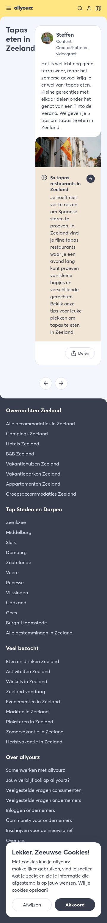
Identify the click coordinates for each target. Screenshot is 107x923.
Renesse (15, 582)
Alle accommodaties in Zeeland (40, 423)
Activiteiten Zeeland (28, 671)
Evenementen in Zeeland (33, 701)
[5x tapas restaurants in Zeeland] (90, 179)
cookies (30, 862)
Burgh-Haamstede (26, 623)
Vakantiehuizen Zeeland (32, 464)
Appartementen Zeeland (33, 484)
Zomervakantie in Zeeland (35, 732)
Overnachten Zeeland (33, 410)
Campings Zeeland (27, 434)
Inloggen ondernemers (30, 810)
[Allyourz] (23, 8)
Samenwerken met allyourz (35, 770)
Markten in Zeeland (27, 711)
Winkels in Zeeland (26, 681)
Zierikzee (16, 522)
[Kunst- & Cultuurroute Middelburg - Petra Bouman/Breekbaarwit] (61, 383)
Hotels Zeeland (22, 444)
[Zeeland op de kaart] (98, 8)
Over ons (15, 840)
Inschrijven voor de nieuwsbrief (39, 830)
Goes (11, 613)
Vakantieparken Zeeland (33, 474)
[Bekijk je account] (89, 8)
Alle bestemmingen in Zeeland (39, 633)
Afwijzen (32, 905)
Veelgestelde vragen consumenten (43, 790)
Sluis (11, 542)
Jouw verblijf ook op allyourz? (38, 780)
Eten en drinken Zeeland (32, 661)
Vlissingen (17, 592)
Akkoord (75, 905)
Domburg (16, 552)
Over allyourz (23, 757)
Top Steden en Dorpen (34, 509)
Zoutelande (18, 562)
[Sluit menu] (8, 8)
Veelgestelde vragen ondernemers (43, 800)
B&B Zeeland (20, 454)
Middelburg (19, 532)
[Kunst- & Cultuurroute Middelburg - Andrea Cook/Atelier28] (46, 383)
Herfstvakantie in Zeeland (34, 742)
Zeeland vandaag (25, 691)
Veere (12, 572)
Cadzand (16, 602)
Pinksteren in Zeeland (29, 722)
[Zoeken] (80, 8)
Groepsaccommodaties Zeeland (41, 494)
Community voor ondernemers (39, 820)
